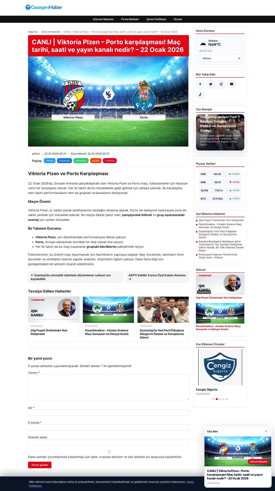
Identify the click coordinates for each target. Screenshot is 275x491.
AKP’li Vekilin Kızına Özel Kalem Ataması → (157, 277)
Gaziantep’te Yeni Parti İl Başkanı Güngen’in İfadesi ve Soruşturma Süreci (218, 234)
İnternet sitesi (37, 437)
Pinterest (109, 160)
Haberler (33, 31)
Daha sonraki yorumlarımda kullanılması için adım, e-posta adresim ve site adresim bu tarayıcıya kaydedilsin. (105, 457)
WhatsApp (81, 160)
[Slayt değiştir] (213, 399)
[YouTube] (231, 84)
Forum (178, 19)
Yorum (34, 373)
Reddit (95, 160)
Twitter (49, 160)
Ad (31, 408)
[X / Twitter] (210, 84)
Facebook (64, 160)
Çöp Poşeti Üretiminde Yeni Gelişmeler (221, 220)
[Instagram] (221, 84)
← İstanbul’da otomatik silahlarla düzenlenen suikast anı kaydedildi (71, 277)
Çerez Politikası (156, 19)
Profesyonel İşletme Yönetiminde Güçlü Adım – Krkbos (218, 256)
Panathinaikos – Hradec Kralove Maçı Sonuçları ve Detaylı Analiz (220, 226)
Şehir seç (206, 50)
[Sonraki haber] (238, 120)
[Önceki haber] (230, 120)
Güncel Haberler (103, 19)
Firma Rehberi (130, 19)
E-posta (35, 422)
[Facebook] (200, 84)
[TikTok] (200, 94)
